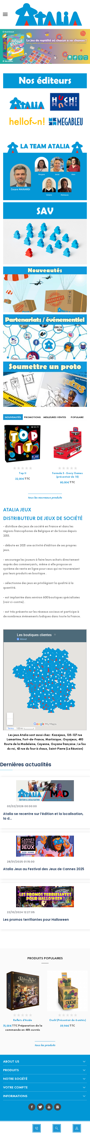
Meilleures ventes (54, 417)
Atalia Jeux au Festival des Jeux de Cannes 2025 (43, 869)
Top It (22, 473)
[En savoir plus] (26, 445)
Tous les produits (45, 1045)
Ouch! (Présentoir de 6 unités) (67, 1020)
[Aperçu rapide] (19, 445)
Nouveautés (13, 417)
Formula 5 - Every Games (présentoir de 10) (67, 475)
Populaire (77, 417)
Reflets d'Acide (22, 1020)
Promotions (32, 417)
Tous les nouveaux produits (45, 497)
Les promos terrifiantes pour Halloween (36, 919)
